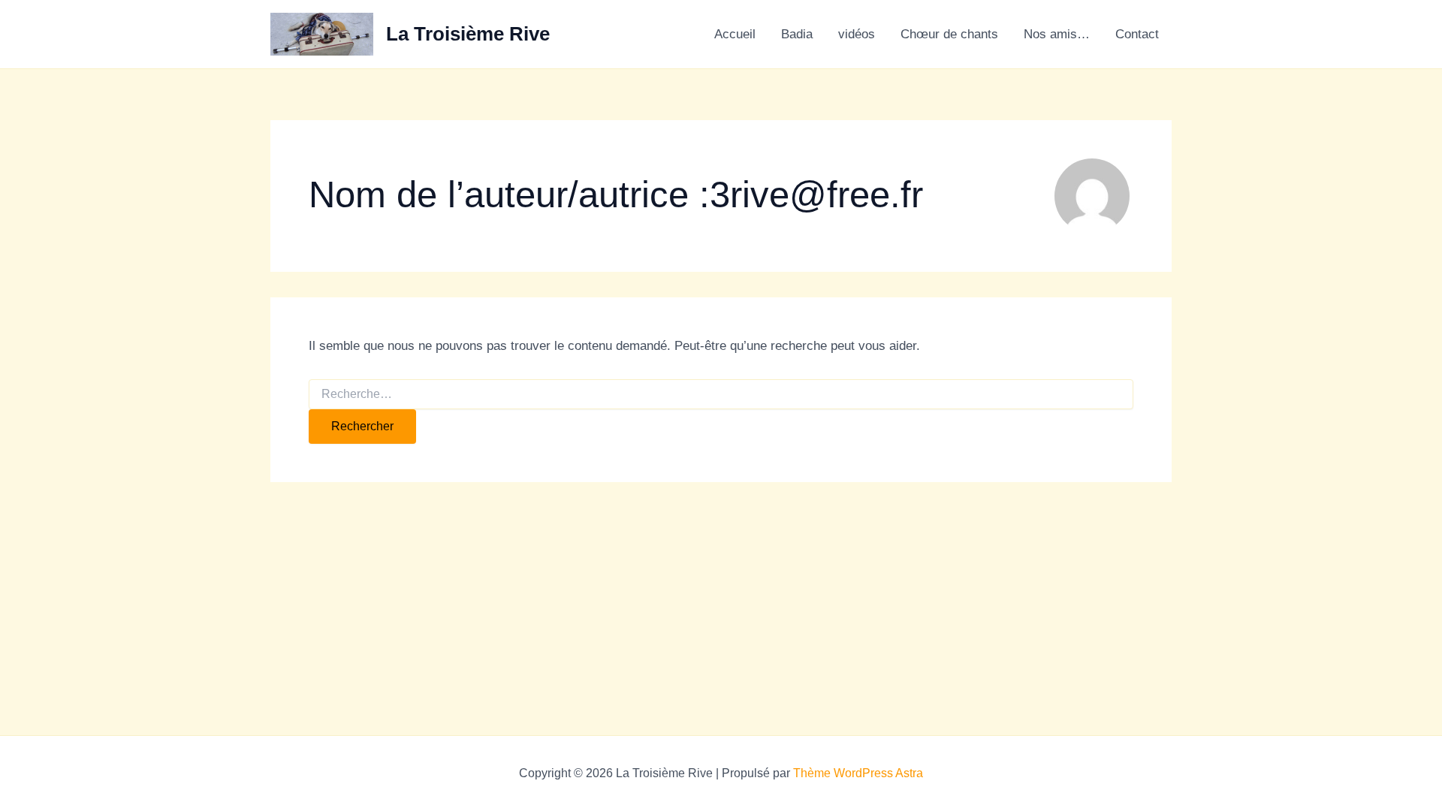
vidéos (856, 34)
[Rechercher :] (721, 394)
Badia (797, 34)
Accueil (735, 34)
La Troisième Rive (468, 34)
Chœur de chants (949, 34)
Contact (1137, 34)
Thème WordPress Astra (858, 773)
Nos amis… (1057, 34)
